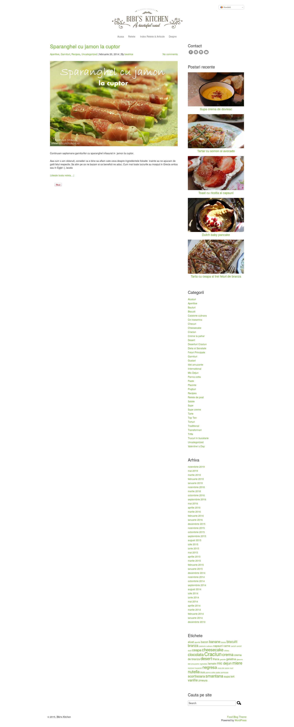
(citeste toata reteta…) (62, 175)
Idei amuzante (195, 364)
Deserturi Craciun (197, 344)
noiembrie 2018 (196, 487)
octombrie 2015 (196, 532)
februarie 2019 (196, 479)
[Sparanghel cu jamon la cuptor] (114, 103)
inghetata (203, 664)
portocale (224, 672)
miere (237, 663)
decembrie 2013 (196, 622)
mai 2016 (193, 503)
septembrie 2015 (197, 536)
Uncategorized (89, 54)
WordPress (241, 720)
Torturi (191, 421)
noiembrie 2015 (196, 528)
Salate (191, 401)
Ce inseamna (195, 319)
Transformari (195, 430)
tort (232, 676)
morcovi (191, 668)
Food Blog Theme (237, 716)
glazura (240, 659)
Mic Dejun (193, 372)
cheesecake (212, 649)
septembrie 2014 (197, 585)
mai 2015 (193, 552)
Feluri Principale (196, 352)
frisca (216, 659)
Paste (191, 381)
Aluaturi (192, 299)
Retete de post (196, 397)
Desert (191, 340)
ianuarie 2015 (195, 568)
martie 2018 (194, 491)
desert (206, 658)
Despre (173, 36)
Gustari (192, 360)
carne (226, 646)
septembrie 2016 (197, 499)
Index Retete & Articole (152, 36)
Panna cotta (194, 376)
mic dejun (224, 663)
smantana (214, 676)
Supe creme (194, 409)
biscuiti (232, 641)
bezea (223, 642)
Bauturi (191, 307)
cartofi (233, 646)
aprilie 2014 (194, 605)
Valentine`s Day (196, 446)
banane (214, 641)
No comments (170, 54)
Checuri (192, 323)
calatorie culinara (206, 646)
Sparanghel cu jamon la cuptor (85, 46)
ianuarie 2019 (195, 483)
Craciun (192, 332)
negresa (209, 667)
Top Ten (192, 417)
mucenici (198, 668)
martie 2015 (194, 560)
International (194, 368)
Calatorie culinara (197, 315)
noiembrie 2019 (196, 466)
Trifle (190, 434)
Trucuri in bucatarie (198, 438)
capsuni (218, 646)
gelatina (231, 659)
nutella (194, 671)
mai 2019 (193, 470)
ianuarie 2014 (195, 617)
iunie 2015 (193, 548)
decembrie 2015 (196, 524)
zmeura (202, 680)
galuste (223, 659)
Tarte (190, 413)
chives (226, 650)
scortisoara (196, 676)
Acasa (120, 36)
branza (193, 645)
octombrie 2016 (196, 495)
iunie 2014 (193, 597)
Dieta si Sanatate (197, 348)
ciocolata (196, 654)
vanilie (193, 679)
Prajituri (192, 389)
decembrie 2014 (196, 573)
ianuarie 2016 (195, 519)
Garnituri (65, 54)
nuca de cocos (223, 668)
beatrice (129, 54)
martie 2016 (194, 511)
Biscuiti (191, 311)
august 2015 (194, 540)
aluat (191, 642)
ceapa (196, 649)
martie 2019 (194, 474)
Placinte (192, 385)
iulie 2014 (193, 593)
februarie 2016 (196, 515)
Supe (190, 405)
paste (218, 672)
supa (227, 676)
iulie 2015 (193, 544)
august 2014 (194, 589)
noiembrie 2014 (196, 577)
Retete (131, 36)
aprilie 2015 (194, 556)
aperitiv (197, 642)
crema (227, 654)
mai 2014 (193, 601)
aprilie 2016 (194, 507)
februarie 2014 (196, 613)
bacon (204, 642)
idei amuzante (193, 664)
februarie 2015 (196, 564)
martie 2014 (194, 609)
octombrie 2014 (196, 581)
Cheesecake (194, 327)
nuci (231, 668)
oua (202, 672)
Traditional (193, 425)
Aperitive (54, 54)
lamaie (212, 663)
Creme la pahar (196, 336)
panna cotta (210, 672)
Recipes (75, 54)
